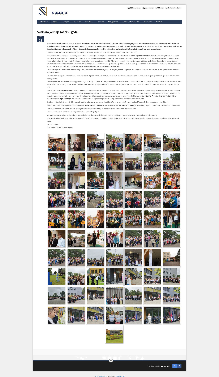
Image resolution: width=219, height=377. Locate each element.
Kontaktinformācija (173, 8)
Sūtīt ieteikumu (135, 8)
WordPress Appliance (101, 376)
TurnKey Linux (120, 376)
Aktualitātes (43, 22)
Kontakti (159, 22)
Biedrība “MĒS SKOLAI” (131, 22)
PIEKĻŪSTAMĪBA (154, 366)
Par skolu (100, 22)
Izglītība (55, 22)
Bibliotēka (88, 22)
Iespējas (66, 22)
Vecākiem (77, 22)
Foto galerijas (113, 22)
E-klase (160, 8)
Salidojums (148, 22)
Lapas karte (149, 8)
